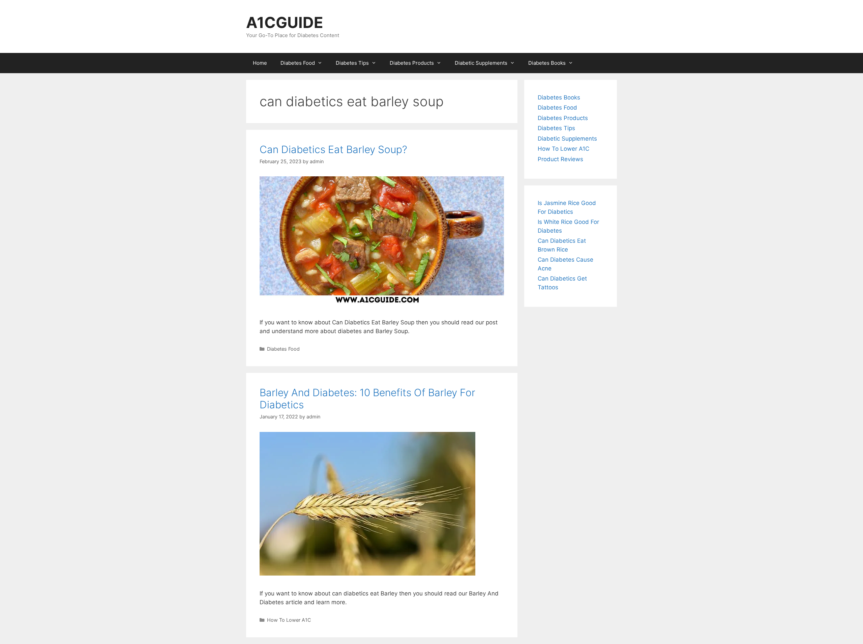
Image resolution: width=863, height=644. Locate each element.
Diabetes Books (547, 63)
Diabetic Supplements (481, 63)
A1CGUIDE (284, 22)
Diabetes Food (297, 63)
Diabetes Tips (352, 63)
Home (260, 63)
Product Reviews (560, 159)
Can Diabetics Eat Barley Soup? (333, 149)
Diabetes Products (412, 63)
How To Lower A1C (289, 620)
